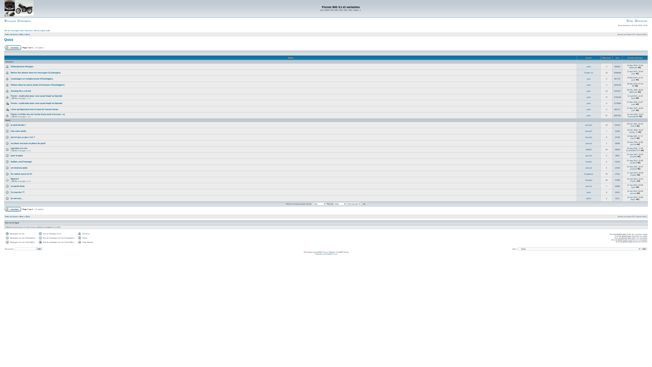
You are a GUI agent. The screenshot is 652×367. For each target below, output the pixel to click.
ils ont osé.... (17, 198)
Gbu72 (633, 126)
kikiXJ (588, 198)
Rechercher (642, 21)
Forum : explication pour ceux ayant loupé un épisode (36, 96)
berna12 (588, 125)
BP (633, 86)
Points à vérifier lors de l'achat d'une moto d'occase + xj (38, 114)
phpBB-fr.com (332, 254)
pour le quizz (17, 155)
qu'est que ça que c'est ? (23, 137)
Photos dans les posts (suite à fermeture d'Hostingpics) (38, 85)
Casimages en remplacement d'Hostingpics (32, 79)
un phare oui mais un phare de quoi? (28, 143)
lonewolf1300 (633, 117)
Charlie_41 (588, 73)
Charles (588, 162)
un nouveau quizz (19, 168)
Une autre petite (18, 131)
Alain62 (589, 149)
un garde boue (18, 186)
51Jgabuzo (588, 174)
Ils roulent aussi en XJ (21, 174)
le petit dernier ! (18, 125)
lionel (633, 98)
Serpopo (588, 180)
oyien (633, 187)
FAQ (631, 21)
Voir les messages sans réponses (18, 31)
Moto (21, 34)
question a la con (19, 148)
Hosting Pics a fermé (21, 91)
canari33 (633, 157)
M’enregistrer (25, 21)
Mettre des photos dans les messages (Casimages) (36, 73)
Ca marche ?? (17, 192)
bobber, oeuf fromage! (21, 162)
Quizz (27, 34)
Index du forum (11, 34)
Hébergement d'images (22, 66)
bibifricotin (633, 68)
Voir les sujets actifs (42, 31)
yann (589, 67)
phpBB (318, 252)
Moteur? (15, 179)
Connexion (11, 21)
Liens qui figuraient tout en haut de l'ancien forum (34, 109)
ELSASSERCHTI (633, 151)
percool (589, 143)
